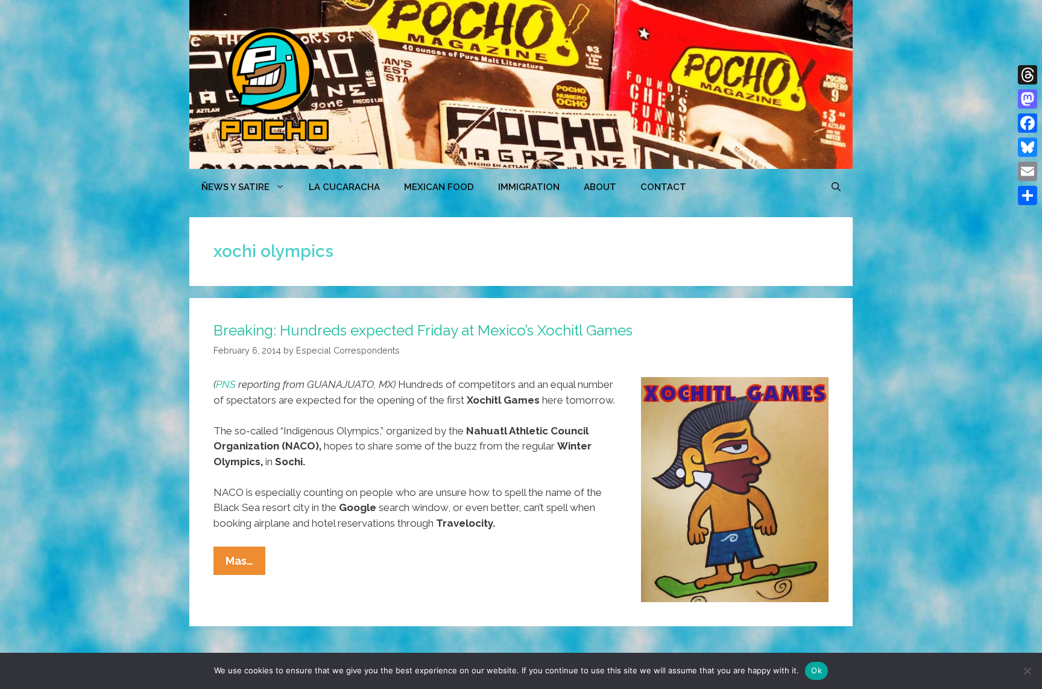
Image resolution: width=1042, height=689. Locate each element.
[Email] (1027, 171)
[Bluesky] (1027, 147)
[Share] (1027, 195)
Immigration (529, 187)
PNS (226, 384)
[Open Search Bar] (836, 187)
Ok (816, 670)
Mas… (245, 564)
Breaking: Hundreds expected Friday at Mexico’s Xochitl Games (423, 330)
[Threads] (1027, 75)
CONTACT (663, 187)
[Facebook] (1027, 123)
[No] (1027, 671)
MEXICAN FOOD (439, 187)
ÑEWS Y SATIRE (235, 187)
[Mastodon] (1027, 99)
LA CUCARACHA (344, 187)
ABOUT (600, 187)
